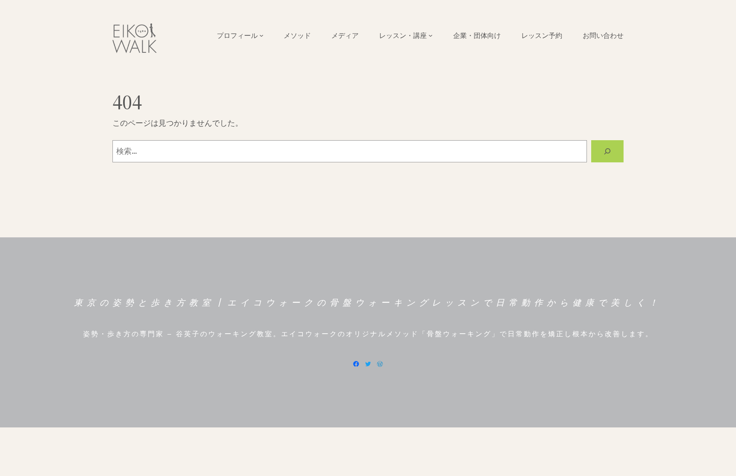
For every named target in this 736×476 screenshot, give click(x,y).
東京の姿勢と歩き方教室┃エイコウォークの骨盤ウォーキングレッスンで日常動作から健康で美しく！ (368, 303)
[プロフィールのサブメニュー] (261, 35)
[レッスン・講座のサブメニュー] (430, 35)
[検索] (607, 151)
